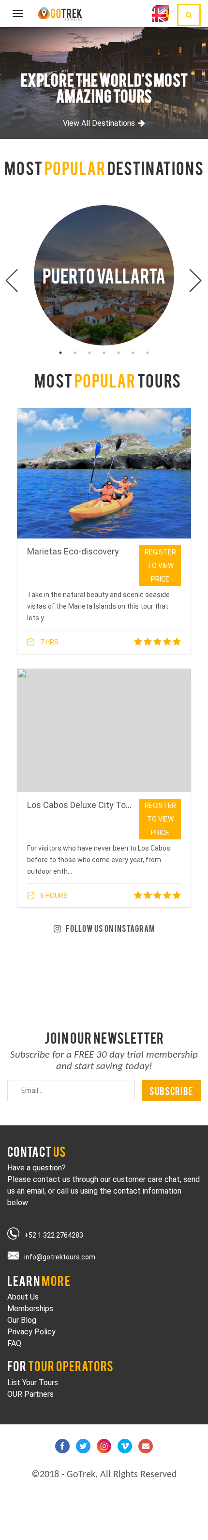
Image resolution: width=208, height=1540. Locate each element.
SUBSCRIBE (171, 1090)
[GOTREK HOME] (61, 12)
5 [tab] (118, 353)
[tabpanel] (104, 275)
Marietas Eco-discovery (73, 551)
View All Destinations (99, 123)
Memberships (30, 1308)
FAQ (14, 1343)
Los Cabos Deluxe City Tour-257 (89, 805)
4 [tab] (104, 353)
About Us (23, 1296)
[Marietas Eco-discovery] (104, 473)
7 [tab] (147, 353)
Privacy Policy (31, 1331)
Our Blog (21, 1320)
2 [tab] (75, 353)
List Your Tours (32, 1382)
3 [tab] (89, 353)
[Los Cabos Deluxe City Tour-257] (104, 730)
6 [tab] (133, 353)
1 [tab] (60, 353)
